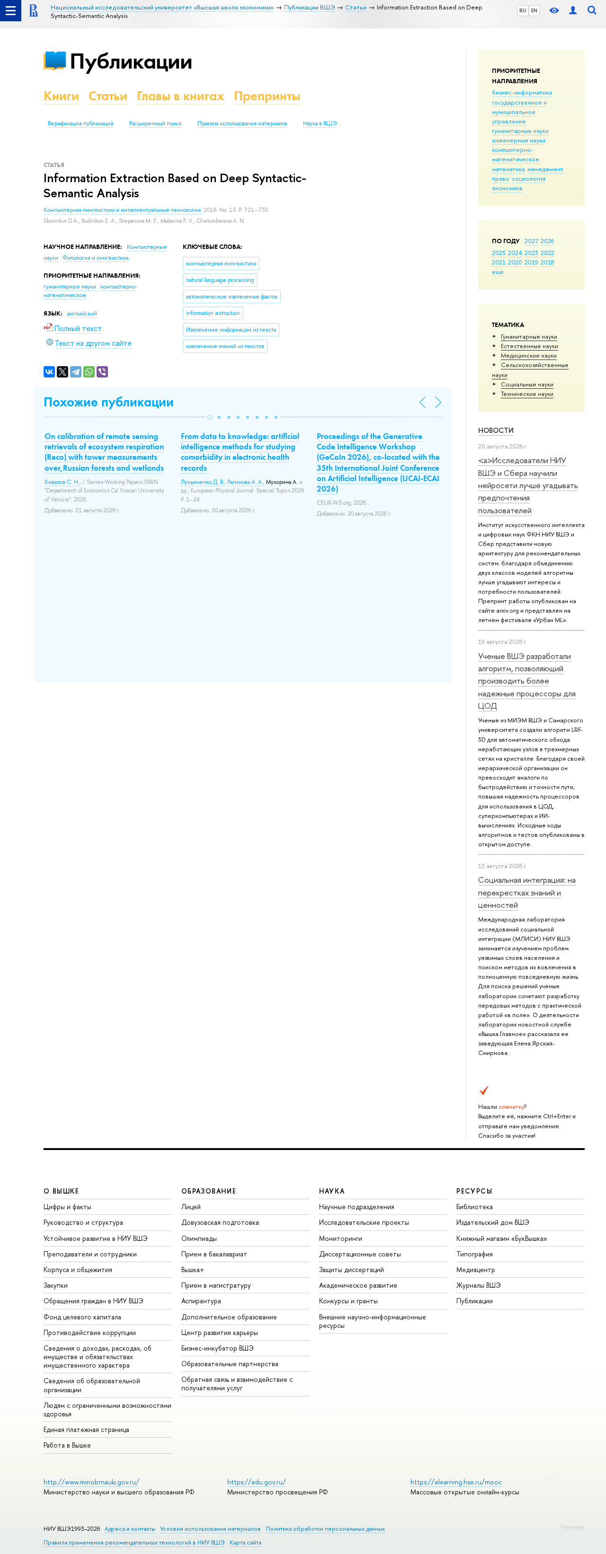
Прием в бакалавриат (214, 1253)
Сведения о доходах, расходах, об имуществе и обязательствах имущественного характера (98, 1356)
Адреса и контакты (130, 1529)
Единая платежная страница (86, 1429)
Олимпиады (199, 1238)
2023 (531, 252)
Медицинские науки (529, 355)
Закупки (56, 1285)
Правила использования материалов (242, 123)
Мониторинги (340, 1238)
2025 (499, 252)
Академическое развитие (358, 1285)
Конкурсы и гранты (348, 1300)
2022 (547, 252)
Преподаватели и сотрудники (90, 1253)
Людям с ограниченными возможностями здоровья (107, 1409)
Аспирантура (201, 1300)
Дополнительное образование (229, 1316)
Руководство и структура (83, 1222)
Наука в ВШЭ (320, 123)
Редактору (573, 1526)
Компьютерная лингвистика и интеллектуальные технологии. (124, 210)
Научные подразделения (356, 1206)
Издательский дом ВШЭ (492, 1222)
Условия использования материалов (210, 1529)
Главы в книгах (180, 96)
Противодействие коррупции (90, 1332)
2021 (499, 262)
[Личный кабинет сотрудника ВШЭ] (573, 10)
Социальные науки (527, 384)
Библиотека (474, 1206)
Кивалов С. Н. (62, 482)
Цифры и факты (67, 1206)
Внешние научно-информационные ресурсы (372, 1321)
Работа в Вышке (67, 1444)
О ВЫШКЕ (62, 1190)
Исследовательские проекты (364, 1222)
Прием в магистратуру (216, 1285)
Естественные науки (529, 346)
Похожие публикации (109, 402)
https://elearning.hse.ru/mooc (456, 1481)
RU (522, 10)
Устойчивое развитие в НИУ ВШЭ (96, 1238)
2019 (531, 262)
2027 (531, 241)
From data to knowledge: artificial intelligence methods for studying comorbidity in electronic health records (240, 452)
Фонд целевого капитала (82, 1316)
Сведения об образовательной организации (92, 1385)
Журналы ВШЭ (478, 1285)
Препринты (267, 96)
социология (528, 178)
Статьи (108, 96)
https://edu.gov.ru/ (256, 1481)
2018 (547, 262)
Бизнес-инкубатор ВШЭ (217, 1347)
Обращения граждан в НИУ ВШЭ (93, 1300)
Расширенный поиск (155, 123)
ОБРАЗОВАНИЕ (208, 1190)
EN (534, 10)
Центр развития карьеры (219, 1332)
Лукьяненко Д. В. (202, 482)
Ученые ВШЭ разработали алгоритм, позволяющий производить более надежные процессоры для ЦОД (527, 680)
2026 (547, 241)
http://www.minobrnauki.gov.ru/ (91, 1481)
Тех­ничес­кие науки (527, 393)
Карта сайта (245, 1542)
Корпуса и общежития (78, 1269)
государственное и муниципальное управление (519, 111)
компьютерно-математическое (515, 154)
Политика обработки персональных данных (325, 1529)
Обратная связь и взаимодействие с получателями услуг (237, 1383)
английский (82, 313)
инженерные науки (518, 140)
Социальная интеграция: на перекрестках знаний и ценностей (527, 892)
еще (498, 271)
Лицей (191, 1206)
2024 (515, 252)
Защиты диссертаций (351, 1269)
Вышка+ (193, 1269)
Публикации (131, 60)
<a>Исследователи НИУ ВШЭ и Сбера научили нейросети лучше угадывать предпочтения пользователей (528, 485)
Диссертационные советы (360, 1253)
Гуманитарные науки (529, 336)
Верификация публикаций (81, 123)
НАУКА (332, 1190)
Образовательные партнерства (229, 1363)
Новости (496, 430)
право (500, 178)
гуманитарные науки (520, 130)
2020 (515, 262)
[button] (209, 417)
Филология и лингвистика (95, 258)
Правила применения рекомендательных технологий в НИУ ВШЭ (134, 1542)
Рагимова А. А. (245, 482)
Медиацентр (475, 1269)
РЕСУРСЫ (474, 1190)
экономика (507, 188)
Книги (61, 96)
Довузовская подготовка (220, 1222)
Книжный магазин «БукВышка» (501, 1238)
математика (508, 169)
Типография (474, 1253)
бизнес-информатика (522, 92)
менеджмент (545, 169)
